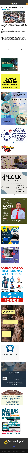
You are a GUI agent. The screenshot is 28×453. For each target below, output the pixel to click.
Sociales (24, 451)
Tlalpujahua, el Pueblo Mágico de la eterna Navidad (14, 49)
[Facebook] (14, 446)
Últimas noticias (5, 451)
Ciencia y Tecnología (10, 452)
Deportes (19, 451)
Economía (14, 451)
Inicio (2, 451)
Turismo (14, 452)
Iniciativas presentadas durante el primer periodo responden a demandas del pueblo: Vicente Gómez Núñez (14, 53)
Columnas (18, 452)
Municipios (9, 451)
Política (11, 451)
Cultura (22, 451)
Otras (15, 452)
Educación (17, 451)
